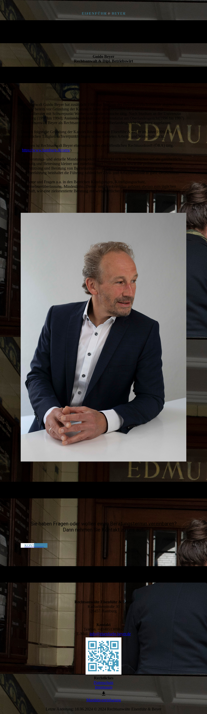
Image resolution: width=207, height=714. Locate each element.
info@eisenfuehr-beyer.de (110, 634)
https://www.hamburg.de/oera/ (46, 150)
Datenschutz (103, 682)
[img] (104, 13)
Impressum (103, 687)
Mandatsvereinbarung (103, 700)
